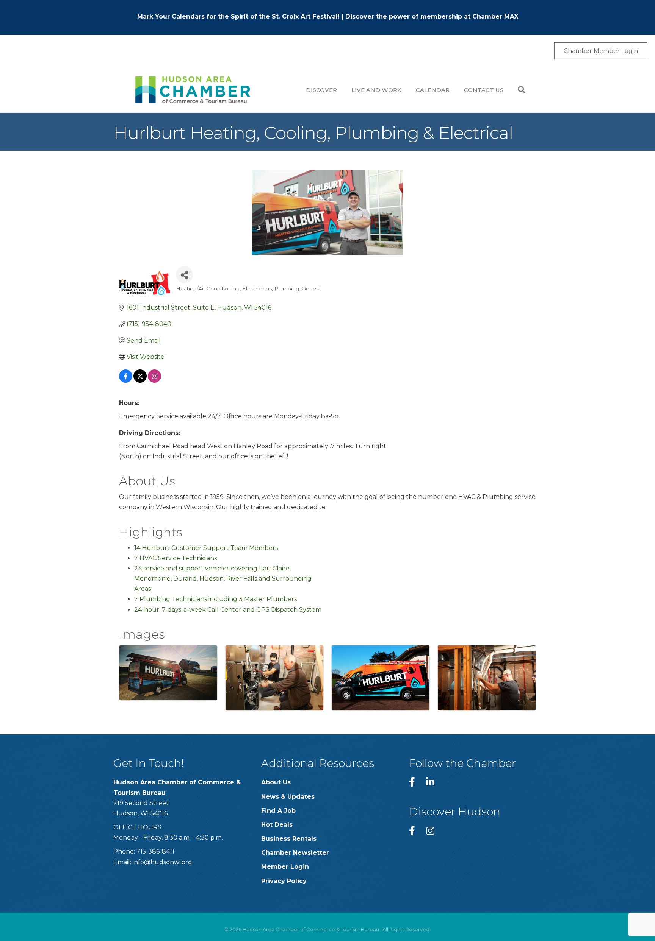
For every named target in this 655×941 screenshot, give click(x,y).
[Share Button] (184, 274)
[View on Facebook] (125, 380)
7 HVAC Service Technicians (175, 558)
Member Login (285, 866)
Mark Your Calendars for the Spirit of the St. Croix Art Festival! (238, 16)
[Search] (518, 89)
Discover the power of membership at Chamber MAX (431, 16)
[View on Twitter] (140, 380)
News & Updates (288, 796)
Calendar (433, 89)
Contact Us (483, 89)
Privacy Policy (284, 881)
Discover (321, 89)
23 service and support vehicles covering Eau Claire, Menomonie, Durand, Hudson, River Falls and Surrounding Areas (223, 578)
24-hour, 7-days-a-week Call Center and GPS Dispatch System (227, 609)
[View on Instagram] (154, 380)
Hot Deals (277, 824)
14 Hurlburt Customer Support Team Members (206, 548)
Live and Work (376, 89)
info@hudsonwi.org (162, 862)
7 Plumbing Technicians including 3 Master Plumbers (215, 599)
